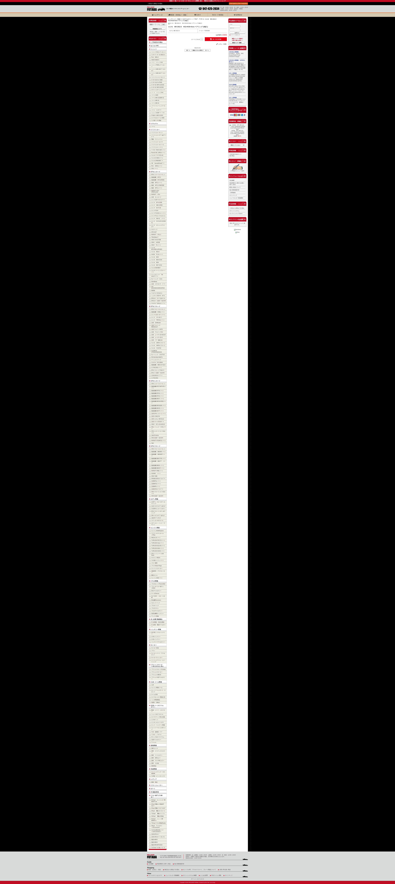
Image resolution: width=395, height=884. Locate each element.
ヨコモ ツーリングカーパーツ (158, 271)
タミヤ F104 (154, 210)
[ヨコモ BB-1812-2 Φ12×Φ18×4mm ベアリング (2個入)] (185, 23)
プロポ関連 (154, 581)
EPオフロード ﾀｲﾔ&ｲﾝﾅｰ (158, 370)
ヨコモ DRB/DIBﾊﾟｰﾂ (157, 160)
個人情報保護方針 (234, 190)
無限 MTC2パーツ (156, 182)
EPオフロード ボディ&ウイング (158, 512)
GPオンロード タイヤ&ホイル (158, 431)
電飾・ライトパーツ (156, 139)
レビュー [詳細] (235, 161)
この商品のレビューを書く (237, 170)
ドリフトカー (155, 129)
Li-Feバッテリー (155, 639)
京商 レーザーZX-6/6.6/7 (158, 334)
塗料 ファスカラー (156, 755)
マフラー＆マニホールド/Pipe (157, 534)
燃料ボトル (154, 575)
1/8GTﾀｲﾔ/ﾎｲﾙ (155, 435)
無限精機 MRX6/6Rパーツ (158, 405)
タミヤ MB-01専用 (156, 205)
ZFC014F (154, 232)
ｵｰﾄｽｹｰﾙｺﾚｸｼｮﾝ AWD (157, 80)
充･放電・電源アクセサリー (158, 625)
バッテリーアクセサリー (158, 642)
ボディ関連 (154, 499)
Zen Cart (207, 882)
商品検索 (153, 20)
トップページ (172, 19)
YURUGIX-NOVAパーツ (157, 551)
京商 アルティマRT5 (157, 329)
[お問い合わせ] (238, 15)
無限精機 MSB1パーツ (158, 312)
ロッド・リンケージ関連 (158, 725)
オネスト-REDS (155, 557)
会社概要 (231, 180)
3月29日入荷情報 (234, 52)
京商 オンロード (156, 197)
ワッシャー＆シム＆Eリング (158, 728)
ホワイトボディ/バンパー (158, 89)
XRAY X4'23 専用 (156, 239)
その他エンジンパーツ (157, 560)
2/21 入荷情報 (233, 73)
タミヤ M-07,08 (156, 207)
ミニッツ (154, 49)
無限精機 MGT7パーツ (157, 411)
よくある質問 (204, 875)
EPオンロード (155, 171)
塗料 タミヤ (154, 748)
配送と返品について (235, 187)
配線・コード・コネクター (158, 710)
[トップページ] (157, 15)
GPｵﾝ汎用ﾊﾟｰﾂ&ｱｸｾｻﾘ (157, 438)
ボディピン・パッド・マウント (158, 523)
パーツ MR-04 (155, 103)
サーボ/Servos (155, 593)
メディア (154, 779)
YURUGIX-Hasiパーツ (157, 543)
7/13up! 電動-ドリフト (158, 813)
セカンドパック (155, 602)
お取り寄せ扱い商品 (225, 869)
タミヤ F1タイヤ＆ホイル (158, 215)
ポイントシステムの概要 (190, 875)
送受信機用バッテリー (157, 613)
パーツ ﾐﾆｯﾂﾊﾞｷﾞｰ (156, 110)
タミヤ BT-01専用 (156, 202)
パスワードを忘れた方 (235, 34)
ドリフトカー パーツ (157, 147)
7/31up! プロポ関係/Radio (158, 823)
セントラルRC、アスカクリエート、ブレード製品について (199, 869)
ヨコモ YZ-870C (156, 348)
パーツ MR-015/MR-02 (157, 97)
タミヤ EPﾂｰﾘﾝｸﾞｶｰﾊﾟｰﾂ (157, 199)
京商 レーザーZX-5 (157, 337)
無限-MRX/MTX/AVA (156, 845)
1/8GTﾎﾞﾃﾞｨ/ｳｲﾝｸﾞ (156, 518)
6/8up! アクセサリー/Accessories (156, 826)
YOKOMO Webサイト (235, 154)
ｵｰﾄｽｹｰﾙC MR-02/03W (157, 87)
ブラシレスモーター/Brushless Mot (157, 665)
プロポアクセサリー (156, 610)
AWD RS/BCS (155, 59)
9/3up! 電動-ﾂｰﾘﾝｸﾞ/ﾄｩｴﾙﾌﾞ (158, 808)
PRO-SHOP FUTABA (194, 882)
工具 (152, 685)
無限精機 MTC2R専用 (157, 180)
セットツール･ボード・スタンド (158, 691)
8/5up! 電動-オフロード (158, 810)
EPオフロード (155, 306)
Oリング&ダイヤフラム (157, 737)
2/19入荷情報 (232, 84)
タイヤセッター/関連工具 (158, 697)
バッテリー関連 (156, 629)
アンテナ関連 (155, 616)
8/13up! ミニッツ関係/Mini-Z (157, 819)
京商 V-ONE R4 (155, 416)
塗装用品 (153, 766)
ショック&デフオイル (157, 714)
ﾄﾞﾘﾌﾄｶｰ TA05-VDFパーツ (158, 150)
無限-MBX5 (154, 839)
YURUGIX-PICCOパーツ (158, 540)
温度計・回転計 (155, 702)
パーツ (153, 126)
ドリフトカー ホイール (157, 144)
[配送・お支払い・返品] (177, 15)
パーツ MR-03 (155, 100)
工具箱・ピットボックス (158, 776)
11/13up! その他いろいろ (158, 847)
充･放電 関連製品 (156, 619)
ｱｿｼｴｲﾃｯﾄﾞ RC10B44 (157, 362)
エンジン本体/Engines (157, 530)
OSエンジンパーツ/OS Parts (157, 554)
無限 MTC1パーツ (156, 188)
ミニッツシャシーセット (158, 77)
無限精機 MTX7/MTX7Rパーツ (158, 387)
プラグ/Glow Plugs (156, 565)
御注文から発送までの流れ (171, 869)
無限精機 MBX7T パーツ (158, 462)
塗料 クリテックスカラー (158, 751)
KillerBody (154, 281)
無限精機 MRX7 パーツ (157, 398)
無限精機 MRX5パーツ (157, 408)
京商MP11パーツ (156, 481)
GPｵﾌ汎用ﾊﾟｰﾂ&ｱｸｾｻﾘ (157, 496)
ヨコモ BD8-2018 (156, 259)
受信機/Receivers (156, 600)
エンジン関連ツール (156, 687)
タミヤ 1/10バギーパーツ (158, 314)
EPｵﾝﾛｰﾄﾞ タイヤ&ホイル (158, 298)
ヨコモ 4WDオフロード (158, 345)
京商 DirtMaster (156, 322)
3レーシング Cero (156, 279)
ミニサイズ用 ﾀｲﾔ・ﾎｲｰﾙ (158, 295)
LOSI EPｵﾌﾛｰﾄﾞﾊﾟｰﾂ (156, 375)
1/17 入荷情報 (233, 97)
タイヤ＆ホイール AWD (157, 117)
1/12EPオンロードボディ (158, 508)
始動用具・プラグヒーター (158, 571)
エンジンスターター (156, 568)
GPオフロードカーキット (158, 449)
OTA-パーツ (154, 168)
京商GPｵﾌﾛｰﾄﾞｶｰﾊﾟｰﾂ (157, 489)
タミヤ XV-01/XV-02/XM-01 (158, 221)
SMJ (152, 443)
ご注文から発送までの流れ (155, 3)
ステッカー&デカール (157, 520)
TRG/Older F (154, 237)
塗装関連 (154, 745)
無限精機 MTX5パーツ (157, 393)
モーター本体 (155, 648)
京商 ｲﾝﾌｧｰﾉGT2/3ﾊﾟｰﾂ (157, 421)
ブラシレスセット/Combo (159, 669)
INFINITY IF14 (155, 194)
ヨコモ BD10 (155, 251)
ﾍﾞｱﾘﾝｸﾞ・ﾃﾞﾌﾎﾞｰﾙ (198, 19)
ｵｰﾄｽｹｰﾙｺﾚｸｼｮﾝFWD (156, 82)
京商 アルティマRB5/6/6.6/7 (155, 326)
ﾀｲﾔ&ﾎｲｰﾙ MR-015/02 (157, 115)
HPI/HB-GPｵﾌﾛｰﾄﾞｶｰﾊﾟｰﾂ (158, 478)
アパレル (153, 742)
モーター (154, 645)
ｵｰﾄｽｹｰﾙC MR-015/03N (157, 84)
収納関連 (154, 769)
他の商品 (231, 155)
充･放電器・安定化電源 (157, 622)
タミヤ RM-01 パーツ (158, 218)
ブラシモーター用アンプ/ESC (157, 587)
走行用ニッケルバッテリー (158, 633)
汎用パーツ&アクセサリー (184, 19)
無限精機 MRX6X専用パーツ (158, 402)
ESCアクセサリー (156, 590)
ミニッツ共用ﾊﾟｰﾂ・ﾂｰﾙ (157, 112)
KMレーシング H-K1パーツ (158, 427)
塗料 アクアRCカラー (157, 760)
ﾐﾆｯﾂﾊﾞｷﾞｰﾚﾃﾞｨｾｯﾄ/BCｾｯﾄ (158, 54)
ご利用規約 (232, 192)
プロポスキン (155, 608)
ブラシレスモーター (156, 672)
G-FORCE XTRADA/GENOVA (156, 351)
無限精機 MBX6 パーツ (157, 465)
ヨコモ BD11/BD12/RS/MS (156, 248)
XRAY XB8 (154, 476)
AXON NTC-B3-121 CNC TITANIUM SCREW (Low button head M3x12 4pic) (237, 132)
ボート (153, 788)
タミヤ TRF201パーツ (157, 320)
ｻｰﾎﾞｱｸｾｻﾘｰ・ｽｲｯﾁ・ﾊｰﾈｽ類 (158, 596)
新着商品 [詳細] (235, 121)
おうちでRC (155, 45)
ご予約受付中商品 (157, 42)
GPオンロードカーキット (158, 383)
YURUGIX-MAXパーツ (157, 548)
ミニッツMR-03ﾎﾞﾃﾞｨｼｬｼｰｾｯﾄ (158, 69)
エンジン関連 (155, 527)
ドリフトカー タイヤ (157, 142)
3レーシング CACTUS (158, 354)
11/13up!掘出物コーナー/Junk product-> (157, 830)
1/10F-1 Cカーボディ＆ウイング (158, 502)
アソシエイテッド (156, 359)
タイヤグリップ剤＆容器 (158, 717)
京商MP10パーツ (156, 483)
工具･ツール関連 (156, 682)
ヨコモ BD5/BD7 (156, 267)
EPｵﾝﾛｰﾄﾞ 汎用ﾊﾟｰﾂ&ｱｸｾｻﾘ (158, 300)
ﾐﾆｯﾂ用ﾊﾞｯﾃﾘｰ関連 (156, 120)
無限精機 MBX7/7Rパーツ (158, 458)
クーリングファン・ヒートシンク (158, 661)
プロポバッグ (155, 605)
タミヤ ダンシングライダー (158, 225)
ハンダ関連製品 (155, 699)
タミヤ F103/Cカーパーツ (158, 213)
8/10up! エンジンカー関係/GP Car (158, 800)
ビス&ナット (154, 719)
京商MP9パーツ (155, 486)
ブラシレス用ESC (156, 674)
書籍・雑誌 (154, 782)
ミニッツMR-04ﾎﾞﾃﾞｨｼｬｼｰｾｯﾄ (158, 74)
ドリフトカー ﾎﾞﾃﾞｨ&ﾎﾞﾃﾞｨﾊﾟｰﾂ (158, 136)
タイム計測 (154, 694)
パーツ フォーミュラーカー (158, 106)
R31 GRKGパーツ (156, 166)
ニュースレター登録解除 (236, 198)
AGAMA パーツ (156, 473)
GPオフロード (155, 446)
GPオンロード (155, 381)
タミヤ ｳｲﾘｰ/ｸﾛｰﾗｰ (156, 317)
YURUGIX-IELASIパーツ (158, 545)
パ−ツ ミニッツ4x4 (157, 62)
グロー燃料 (154, 563)
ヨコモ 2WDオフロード (158, 342)
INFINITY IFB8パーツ (157, 470)
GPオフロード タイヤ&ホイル (158, 492)
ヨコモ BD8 (155, 262)
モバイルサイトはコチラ (155, 875)
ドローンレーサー (157, 785)
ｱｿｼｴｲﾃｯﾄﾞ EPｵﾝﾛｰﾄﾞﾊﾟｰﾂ (158, 303)
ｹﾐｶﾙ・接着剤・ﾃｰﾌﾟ (156, 732)
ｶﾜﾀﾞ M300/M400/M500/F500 (158, 287)
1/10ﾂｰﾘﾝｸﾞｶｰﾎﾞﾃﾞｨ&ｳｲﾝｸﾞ (158, 506)
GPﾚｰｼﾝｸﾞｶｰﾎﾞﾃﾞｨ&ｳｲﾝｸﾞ (158, 515)
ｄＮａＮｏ (154, 123)
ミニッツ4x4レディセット (158, 52)
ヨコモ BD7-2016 (156, 265)
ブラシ (153, 650)
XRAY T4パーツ (156, 245)
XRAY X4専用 (155, 242)
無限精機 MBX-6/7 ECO (158, 364)
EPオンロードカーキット (158, 174)
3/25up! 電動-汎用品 (157, 816)
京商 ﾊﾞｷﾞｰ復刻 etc (157, 340)
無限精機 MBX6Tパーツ (157, 468)
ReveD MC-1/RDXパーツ (158, 152)
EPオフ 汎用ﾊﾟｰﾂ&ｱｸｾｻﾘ (158, 373)
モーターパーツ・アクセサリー (158, 654)
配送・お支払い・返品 (154, 869)
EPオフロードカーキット (158, 309)
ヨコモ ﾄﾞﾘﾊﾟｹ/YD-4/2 (157, 155)
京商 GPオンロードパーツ (158, 413)
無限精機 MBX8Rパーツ (158, 451)
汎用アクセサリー (156, 739)
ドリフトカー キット (157, 132)
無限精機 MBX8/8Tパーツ (158, 455)
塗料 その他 (155, 763)
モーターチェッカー (156, 657)
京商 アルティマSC (157, 332)
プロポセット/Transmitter (158, 584)
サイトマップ (233, 195)
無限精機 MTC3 (156, 177)
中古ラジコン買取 (216, 875)
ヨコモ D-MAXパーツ (157, 158)
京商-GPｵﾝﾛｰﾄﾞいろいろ (158, 837)
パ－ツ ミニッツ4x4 (157, 92)
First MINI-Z (155, 57)
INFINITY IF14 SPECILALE (155, 191)
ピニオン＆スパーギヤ (157, 722)
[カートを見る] (218, 15)
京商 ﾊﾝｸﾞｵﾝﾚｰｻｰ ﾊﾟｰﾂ (158, 284)
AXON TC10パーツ (157, 254)
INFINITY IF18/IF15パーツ (158, 440)
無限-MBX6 (154, 842)
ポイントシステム (234, 210)
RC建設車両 (155, 792)
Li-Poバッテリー (155, 636)
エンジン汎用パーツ (156, 578)
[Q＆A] (197, 15)
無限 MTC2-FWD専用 (157, 185)
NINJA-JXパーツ (155, 537)
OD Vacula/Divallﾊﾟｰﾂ (157, 163)
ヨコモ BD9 (155, 257)
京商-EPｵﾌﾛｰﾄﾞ (155, 834)
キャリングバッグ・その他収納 (158, 772)
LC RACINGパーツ (156, 367)
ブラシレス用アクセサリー (158, 678)
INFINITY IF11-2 (156, 234)
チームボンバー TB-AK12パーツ (157, 275)
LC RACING (154, 378)
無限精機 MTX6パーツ (157, 390)
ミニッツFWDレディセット (158, 65)
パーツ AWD (154, 95)
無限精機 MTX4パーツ (157, 396)
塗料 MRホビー (156, 758)
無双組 (153, 290)
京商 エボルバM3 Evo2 (157, 419)
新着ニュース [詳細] (237, 48)
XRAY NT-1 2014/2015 (158, 424)
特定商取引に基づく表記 (164, 863)
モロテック (154, 229)
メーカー (233, 141)
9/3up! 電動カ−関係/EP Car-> (157, 804)
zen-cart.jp (212, 882)
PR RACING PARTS (157, 357)
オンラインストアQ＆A (235, 213)
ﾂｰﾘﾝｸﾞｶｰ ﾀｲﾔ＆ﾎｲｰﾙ (156, 293)
